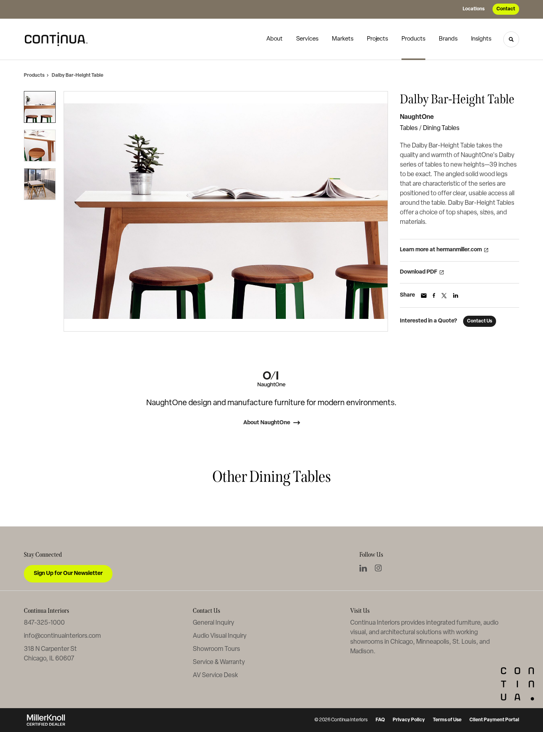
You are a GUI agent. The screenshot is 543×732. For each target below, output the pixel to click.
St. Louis (464, 642)
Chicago (401, 642)
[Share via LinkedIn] (455, 295)
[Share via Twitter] (444, 295)
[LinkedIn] (363, 568)
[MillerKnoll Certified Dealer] (46, 720)
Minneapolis (432, 642)
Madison (362, 652)
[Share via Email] (424, 295)
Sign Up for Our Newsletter (68, 574)
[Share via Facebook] (433, 295)
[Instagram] (378, 568)
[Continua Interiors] (59, 39)
